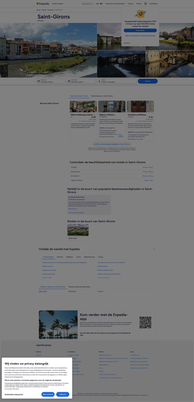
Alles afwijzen (48, 394)
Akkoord (63, 394)
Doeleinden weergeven (14, 394)
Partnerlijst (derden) (12, 389)
